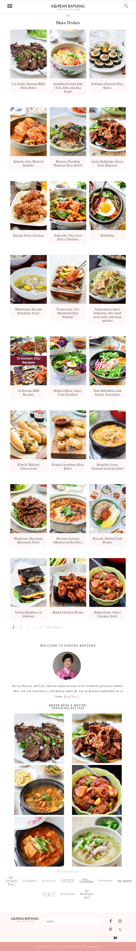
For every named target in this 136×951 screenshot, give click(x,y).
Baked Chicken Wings (68, 612)
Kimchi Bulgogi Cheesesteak (28, 466)
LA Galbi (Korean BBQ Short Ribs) (28, 85)
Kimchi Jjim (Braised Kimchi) (29, 163)
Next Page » (55, 627)
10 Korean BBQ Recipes (28, 392)
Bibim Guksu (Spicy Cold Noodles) (68, 392)
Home (68, 14)
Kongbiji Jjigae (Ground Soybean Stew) (107, 466)
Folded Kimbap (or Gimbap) (28, 614)
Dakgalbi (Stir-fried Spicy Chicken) (68, 237)
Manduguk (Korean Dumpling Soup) (28, 311)
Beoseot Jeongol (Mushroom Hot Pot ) (68, 540)
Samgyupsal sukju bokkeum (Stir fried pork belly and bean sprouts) (107, 314)
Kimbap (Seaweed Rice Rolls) (107, 85)
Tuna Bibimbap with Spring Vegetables (107, 392)
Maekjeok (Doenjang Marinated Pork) (28, 540)
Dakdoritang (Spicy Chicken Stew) (107, 614)
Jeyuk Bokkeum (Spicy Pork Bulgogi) (107, 163)
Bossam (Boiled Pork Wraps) (107, 540)
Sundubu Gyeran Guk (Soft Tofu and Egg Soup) (68, 87)
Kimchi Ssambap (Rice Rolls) (68, 466)
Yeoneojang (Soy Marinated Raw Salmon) (68, 312)
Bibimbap (107, 235)
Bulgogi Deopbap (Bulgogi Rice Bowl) (68, 163)
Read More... (72, 696)
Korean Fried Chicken (28, 235)
